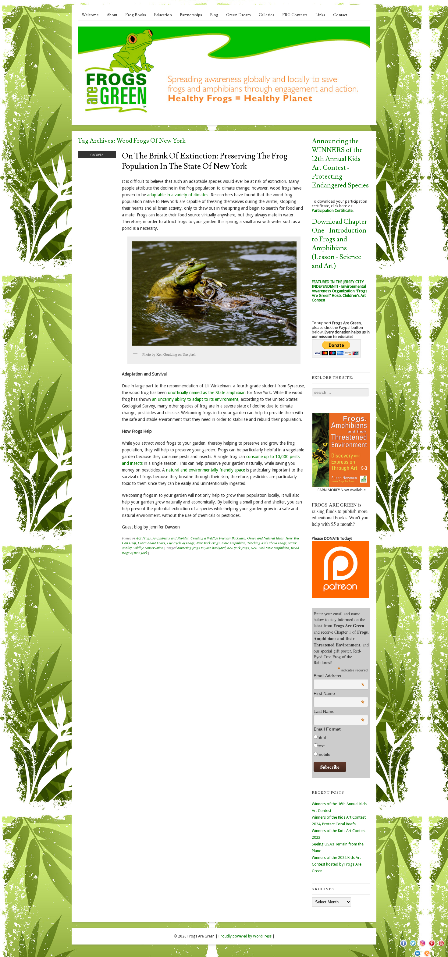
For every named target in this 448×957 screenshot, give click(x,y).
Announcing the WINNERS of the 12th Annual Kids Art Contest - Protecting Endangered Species (340, 163)
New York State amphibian (270, 547)
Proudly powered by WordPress (245, 936)
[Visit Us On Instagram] (422, 946)
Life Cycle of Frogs (180, 542)
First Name (339, 693)
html (322, 737)
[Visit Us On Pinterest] (431, 946)
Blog (214, 14)
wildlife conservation (148, 547)
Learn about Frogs (151, 542)
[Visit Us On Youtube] (441, 946)
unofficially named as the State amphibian (207, 392)
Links (320, 14)
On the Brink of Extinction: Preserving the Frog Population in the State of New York (204, 161)
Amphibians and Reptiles (171, 537)
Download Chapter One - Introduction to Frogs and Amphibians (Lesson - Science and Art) (339, 243)
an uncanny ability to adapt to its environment (195, 399)
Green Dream (238, 14)
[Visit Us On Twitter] (413, 946)
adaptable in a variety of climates (177, 194)
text (321, 745)
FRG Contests (295, 14)
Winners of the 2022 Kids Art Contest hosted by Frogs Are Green (336, 864)
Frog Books (135, 14)
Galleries (266, 14)
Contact (340, 14)
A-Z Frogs (143, 537)
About (112, 14)
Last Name (339, 711)
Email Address (339, 675)
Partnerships (191, 14)
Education (163, 14)
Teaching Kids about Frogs (266, 542)
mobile (324, 754)
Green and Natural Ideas (265, 537)
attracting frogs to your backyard (201, 547)
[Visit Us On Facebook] (403, 946)
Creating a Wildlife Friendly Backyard (217, 537)
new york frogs (238, 547)
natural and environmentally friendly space (205, 470)
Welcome (90, 14)
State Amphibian (233, 542)
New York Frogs (208, 542)
